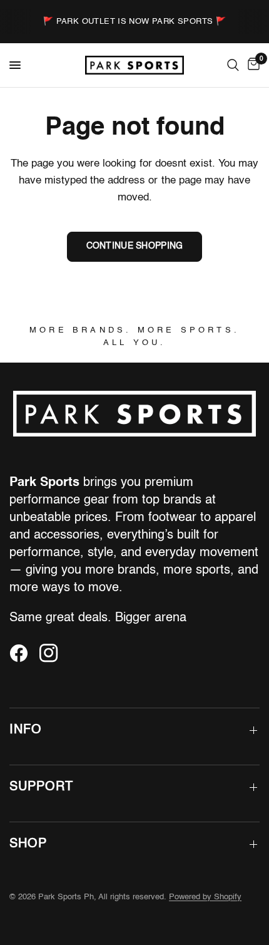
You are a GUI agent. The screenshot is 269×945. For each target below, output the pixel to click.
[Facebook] (23, 653)
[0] (251, 65)
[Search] (233, 65)
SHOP (28, 844)
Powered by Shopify (205, 897)
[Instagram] (53, 653)
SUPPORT (41, 787)
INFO (25, 730)
